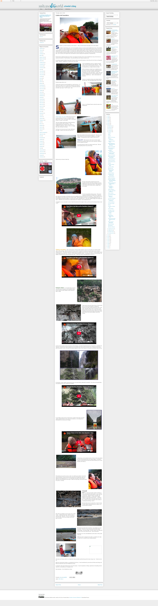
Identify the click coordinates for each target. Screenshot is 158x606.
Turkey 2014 (42, 151)
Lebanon (41, 116)
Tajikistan (41, 144)
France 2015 (42, 88)
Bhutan (41, 60)
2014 (108, 237)
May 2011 (110, 128)
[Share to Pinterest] (74, 577)
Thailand (41, 146)
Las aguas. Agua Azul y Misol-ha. (111, 191)
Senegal (41, 141)
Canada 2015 (42, 62)
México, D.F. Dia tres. (111, 155)
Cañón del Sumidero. (111, 178)
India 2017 (41, 106)
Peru (40, 135)
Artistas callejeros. (111, 189)
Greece (41, 92)
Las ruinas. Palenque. (111, 198)
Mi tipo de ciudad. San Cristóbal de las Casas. (112, 183)
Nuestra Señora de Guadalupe (111, 148)
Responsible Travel (59, 9)
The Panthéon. (113, 80)
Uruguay (41, 155)
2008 (108, 120)
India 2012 (41, 104)
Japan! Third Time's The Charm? (114, 56)
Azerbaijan (41, 53)
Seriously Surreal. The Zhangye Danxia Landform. (114, 31)
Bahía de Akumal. (111, 224)
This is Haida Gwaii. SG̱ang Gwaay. (114, 96)
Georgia (41, 90)
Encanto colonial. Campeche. (111, 200)
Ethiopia (41, 83)
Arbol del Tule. (110, 168)
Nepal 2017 (42, 134)
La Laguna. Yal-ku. (111, 210)
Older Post (100, 584)
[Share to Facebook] (73, 577)
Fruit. (112, 104)
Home (41, 9)
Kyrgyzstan (41, 113)
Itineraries (41, 36)
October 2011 (110, 230)
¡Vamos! (109, 135)
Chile (40, 69)
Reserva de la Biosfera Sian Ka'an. (111, 216)
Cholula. (109, 163)
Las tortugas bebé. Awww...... (111, 212)
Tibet (40, 148)
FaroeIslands (42, 85)
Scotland (41, 139)
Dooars (41, 78)
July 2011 (110, 131)
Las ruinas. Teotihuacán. (110, 151)
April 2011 (110, 127)
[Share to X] (72, 577)
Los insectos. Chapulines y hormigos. (111, 187)
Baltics (41, 55)
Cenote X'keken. (111, 208)
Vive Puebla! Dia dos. (111, 161)
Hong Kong (41, 99)
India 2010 (41, 102)
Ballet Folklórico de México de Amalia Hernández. (111, 144)
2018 (108, 243)
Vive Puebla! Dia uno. (111, 158)
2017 (108, 242)
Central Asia (42, 67)
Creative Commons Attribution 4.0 (76, 597)
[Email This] (69, 577)
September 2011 (111, 228)
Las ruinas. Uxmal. (111, 203)
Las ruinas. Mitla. (111, 166)
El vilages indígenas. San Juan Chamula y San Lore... (112, 180)
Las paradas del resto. (112, 194)
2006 (108, 117)
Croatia (41, 76)
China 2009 (42, 71)
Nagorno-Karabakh (43, 132)
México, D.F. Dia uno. (111, 137)
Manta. (109, 134)
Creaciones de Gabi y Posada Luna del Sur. (111, 219)
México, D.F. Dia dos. (111, 146)
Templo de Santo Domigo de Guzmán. (111, 170)
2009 (108, 121)
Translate (114, 24)
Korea (41, 111)
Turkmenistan (42, 153)
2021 (108, 246)
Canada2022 (42, 64)
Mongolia (41, 125)
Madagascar (42, 120)
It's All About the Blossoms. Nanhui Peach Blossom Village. (45, 16)
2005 (108, 116)
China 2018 (42, 74)
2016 (108, 240)
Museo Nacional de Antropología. (111, 157)
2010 (108, 123)
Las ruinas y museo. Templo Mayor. (111, 153)
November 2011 (111, 231)
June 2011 (110, 130)
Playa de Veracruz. (111, 176)
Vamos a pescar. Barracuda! (111, 222)
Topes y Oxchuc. (111, 193)
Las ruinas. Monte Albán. (111, 165)
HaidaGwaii (42, 95)
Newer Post (58, 584)
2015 (108, 239)
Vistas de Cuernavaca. (110, 139)
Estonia (41, 81)
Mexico (41, 123)
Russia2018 (42, 137)
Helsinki (41, 97)
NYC (40, 130)
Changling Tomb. (114, 64)
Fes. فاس (112, 88)
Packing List (42, 42)
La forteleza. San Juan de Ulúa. (111, 175)
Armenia (41, 50)
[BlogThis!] (71, 577)
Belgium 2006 (42, 57)
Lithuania (41, 118)
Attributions (67, 9)
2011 (108, 124)
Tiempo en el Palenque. (110, 196)
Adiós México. (110, 225)
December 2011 (111, 233)
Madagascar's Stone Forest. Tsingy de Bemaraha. (114, 72)
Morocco (41, 127)
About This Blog (48, 9)
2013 (108, 236)
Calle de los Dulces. (111, 160)
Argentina (41, 48)
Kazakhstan (42, 109)
